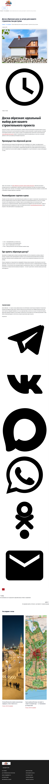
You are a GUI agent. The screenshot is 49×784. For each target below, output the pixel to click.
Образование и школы (30, 772)
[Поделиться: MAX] (24, 452)
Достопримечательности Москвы (8, 772)
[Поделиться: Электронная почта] (24, 587)
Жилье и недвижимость (6, 775)
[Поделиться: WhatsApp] (24, 497)
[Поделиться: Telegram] (24, 361)
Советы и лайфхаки (29, 777)
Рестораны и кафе (29, 775)
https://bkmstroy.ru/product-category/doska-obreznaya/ (23, 185)
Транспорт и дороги (29, 779)
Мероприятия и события (6, 779)
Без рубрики (33, 707)
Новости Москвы (29, 770)
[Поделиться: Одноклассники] (24, 542)
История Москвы (5, 777)
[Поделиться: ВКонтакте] (24, 406)
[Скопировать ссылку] (3, 589)
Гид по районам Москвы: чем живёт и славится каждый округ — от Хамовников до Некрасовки (35, 703)
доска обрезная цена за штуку (8, 134)
